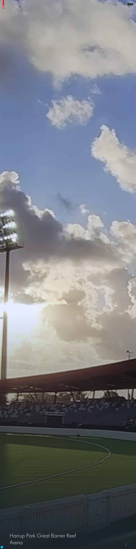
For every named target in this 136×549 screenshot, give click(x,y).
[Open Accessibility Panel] (2, 547)
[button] (130, 4)
